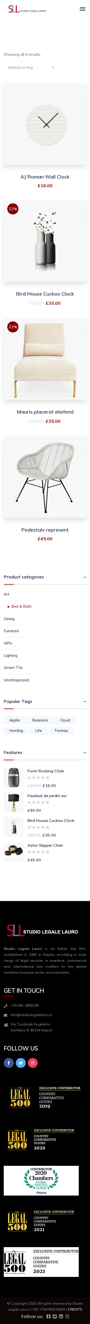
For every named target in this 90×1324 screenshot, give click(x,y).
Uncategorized (16, 680)
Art (7, 594)
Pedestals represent (45, 530)
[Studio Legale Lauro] (27, 9)
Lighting (11, 655)
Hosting (16, 730)
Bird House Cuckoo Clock (45, 294)
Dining (9, 618)
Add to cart (45, 133)
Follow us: (32, 1316)
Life (38, 730)
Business (40, 720)
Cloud (65, 720)
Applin (14, 720)
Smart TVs (13, 667)
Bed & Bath (21, 606)
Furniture (11, 631)
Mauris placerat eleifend (45, 412)
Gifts (8, 643)
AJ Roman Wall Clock (45, 177)
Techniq (61, 730)
